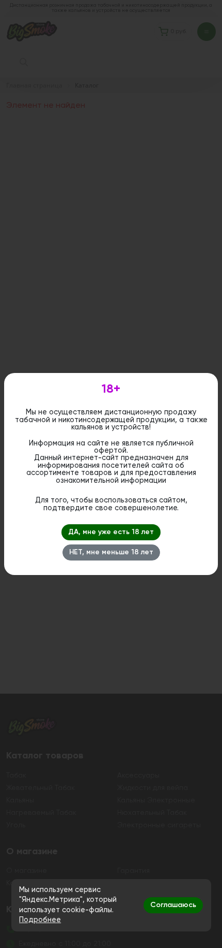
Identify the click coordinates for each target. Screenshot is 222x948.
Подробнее (40, 920)
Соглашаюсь (173, 905)
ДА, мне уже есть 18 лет (111, 532)
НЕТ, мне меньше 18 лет (111, 552)
